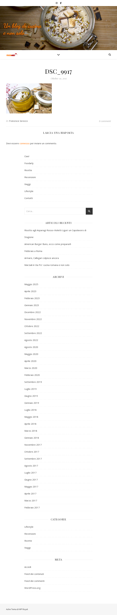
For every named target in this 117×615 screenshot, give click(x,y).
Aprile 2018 (30, 423)
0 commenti (105, 121)
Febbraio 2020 (32, 374)
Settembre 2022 (33, 333)
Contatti (28, 198)
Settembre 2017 (33, 458)
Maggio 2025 (31, 284)
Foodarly (29, 163)
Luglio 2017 (30, 472)
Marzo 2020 (30, 367)
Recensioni (30, 177)
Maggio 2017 (31, 486)
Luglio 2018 (30, 409)
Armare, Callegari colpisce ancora (41, 257)
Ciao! (26, 156)
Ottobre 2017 (31, 451)
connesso (25, 143)
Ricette (28, 170)
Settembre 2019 (33, 381)
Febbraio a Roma (33, 251)
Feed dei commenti (34, 580)
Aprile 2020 (30, 360)
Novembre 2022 (33, 319)
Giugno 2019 (31, 395)
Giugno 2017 (31, 479)
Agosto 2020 (31, 347)
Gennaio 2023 (31, 305)
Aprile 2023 (30, 291)
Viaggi (27, 184)
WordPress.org (32, 587)
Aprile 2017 (30, 493)
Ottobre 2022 (31, 326)
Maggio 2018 (31, 416)
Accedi (27, 566)
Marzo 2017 (30, 500)
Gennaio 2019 (31, 402)
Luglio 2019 (30, 388)
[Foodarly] (12, 54)
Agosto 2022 (31, 340)
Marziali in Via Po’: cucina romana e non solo (46, 264)
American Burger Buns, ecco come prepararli (47, 244)
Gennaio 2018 (31, 437)
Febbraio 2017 (32, 507)
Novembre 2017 (33, 444)
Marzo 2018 (30, 430)
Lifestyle (28, 191)
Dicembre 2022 (32, 312)
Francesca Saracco (18, 121)
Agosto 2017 (31, 465)
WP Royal (23, 609)
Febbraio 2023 (32, 298)
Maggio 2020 (31, 354)
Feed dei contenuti (34, 573)
